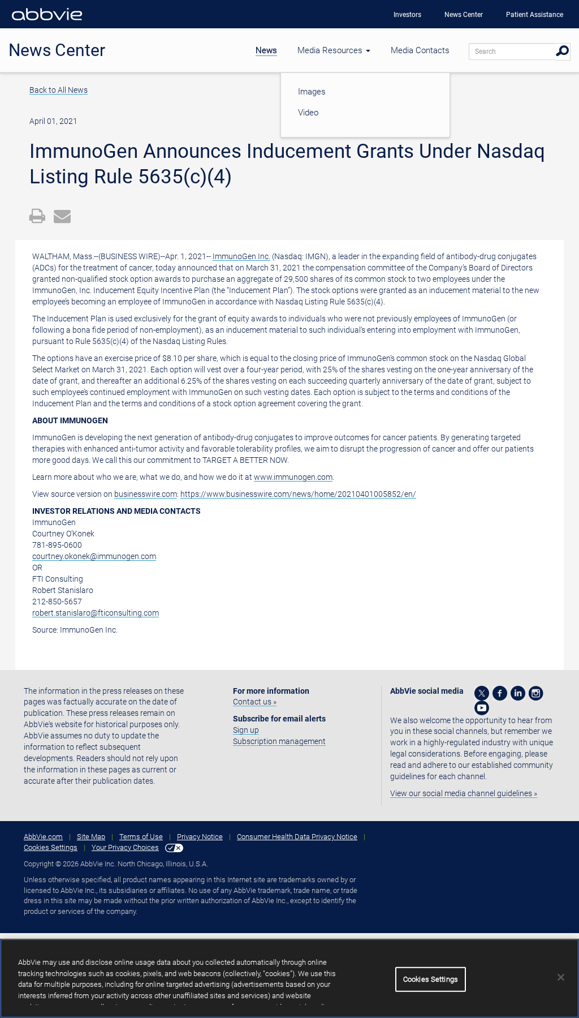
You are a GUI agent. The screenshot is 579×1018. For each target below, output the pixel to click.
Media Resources (331, 50)
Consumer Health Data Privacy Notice (297, 836)
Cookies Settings (50, 847)
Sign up (246, 729)
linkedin (518, 693)
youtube (481, 708)
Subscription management (279, 741)
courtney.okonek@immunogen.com (94, 556)
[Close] (560, 977)
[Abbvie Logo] (47, 22)
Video (308, 113)
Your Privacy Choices (125, 847)
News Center (463, 15)
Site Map (91, 836)
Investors (407, 15)
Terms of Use (141, 836)
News (266, 50)
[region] (289, 978)
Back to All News (58, 90)
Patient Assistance (534, 15)
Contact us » (254, 701)
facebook (499, 693)
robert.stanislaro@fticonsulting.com (95, 612)
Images (312, 92)
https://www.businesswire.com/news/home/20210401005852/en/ (298, 494)
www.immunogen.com (293, 477)
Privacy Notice (200, 836)
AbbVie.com (43, 836)
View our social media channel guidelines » (463, 793)
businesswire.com (145, 494)
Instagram (536, 693)
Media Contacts (420, 50)
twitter (481, 693)
